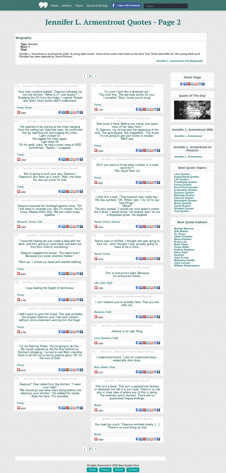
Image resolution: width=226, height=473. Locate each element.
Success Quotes (184, 192)
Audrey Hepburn (184, 249)
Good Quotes (182, 205)
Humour (115, 221)
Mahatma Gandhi (184, 260)
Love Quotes (182, 174)
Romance (99, 312)
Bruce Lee (180, 241)
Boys (97, 367)
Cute (39, 221)
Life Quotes (181, 179)
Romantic (22, 221)
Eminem (179, 254)
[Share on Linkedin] (70, 112)
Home (54, 5)
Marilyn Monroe (184, 228)
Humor (98, 221)
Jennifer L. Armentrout (188, 135)
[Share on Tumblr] (81, 112)
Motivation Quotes (185, 200)
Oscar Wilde (181, 246)
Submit (119, 469)
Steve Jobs (181, 252)
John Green (181, 257)
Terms (92, 469)
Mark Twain (181, 244)
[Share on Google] (67, 112)
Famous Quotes (184, 197)
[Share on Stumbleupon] (74, 112)
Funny (20, 107)
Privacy (105, 469)
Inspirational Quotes (186, 176)
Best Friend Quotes (186, 187)
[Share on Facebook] (60, 112)
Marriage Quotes (184, 195)
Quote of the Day (97, 5)
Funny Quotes (183, 184)
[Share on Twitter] (63, 112)
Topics (79, 5)
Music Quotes (182, 203)
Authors (67, 5)
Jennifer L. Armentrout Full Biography (179, 61)
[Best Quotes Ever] (43, 5)
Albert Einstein (183, 236)
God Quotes (181, 211)
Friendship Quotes (185, 181)
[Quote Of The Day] (192, 110)
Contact (133, 469)
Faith (102, 283)
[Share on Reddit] (77, 112)
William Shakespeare (187, 265)
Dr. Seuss (180, 233)
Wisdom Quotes (184, 208)
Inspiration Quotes (185, 189)
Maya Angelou (183, 239)
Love (97, 338)
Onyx (112, 367)
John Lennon (182, 262)
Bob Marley (181, 231)
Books (28, 107)
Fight (109, 283)
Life (96, 283)
